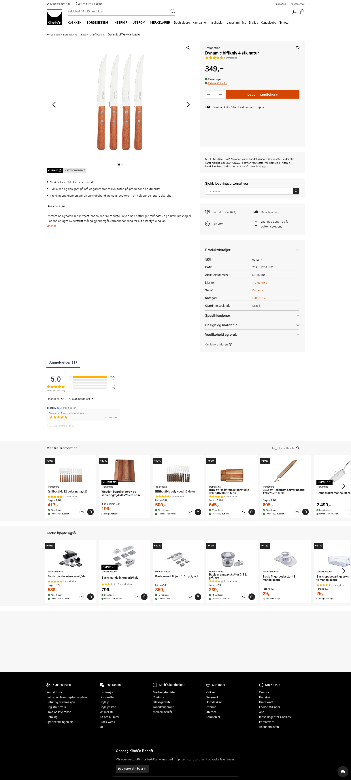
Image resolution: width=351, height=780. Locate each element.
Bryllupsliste (108, 707)
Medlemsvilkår (162, 712)
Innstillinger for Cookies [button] (275, 717)
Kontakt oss (54, 692)
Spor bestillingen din (59, 722)
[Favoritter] (82, 512)
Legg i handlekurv (262, 94)
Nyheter (284, 22)
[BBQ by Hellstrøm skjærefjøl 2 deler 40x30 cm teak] (232, 471)
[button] (297, 47)
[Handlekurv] (302, 12)
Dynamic (258, 290)
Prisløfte (218, 224)
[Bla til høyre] (187, 105)
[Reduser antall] (208, 94)
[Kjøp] (90, 512)
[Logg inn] (294, 12)
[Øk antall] (221, 94)
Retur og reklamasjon (60, 702)
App (261, 712)
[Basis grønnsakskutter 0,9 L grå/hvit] (232, 555)
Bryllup (253, 22)
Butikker (264, 697)
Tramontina (212, 48)
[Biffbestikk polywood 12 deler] (178, 471)
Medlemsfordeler (164, 692)
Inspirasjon (217, 22)
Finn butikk (280, 3)
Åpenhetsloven (269, 727)
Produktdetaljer (217, 249)
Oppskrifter (107, 697)
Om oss (264, 692)
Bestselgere (182, 22)
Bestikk (85, 34)
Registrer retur (56, 707)
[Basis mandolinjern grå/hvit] (124, 555)
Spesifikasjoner (217, 315)
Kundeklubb (268, 22)
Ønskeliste (107, 712)
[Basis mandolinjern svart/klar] (71, 555)
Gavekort (212, 697)
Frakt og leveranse (58, 712)
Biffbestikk (99, 34)
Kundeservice (298, 3)
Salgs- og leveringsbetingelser (66, 697)
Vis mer (51, 225)
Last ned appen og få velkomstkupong (274, 223)
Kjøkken (211, 692)
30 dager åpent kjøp (60, 3)
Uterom (211, 712)
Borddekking (70, 34)
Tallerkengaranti (163, 707)
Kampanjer (200, 22)
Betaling (52, 717)
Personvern (266, 722)
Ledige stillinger (269, 707)
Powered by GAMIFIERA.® (60, 426)
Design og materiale (221, 325)
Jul (101, 727)
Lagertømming (236, 22)
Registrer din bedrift (132, 768)
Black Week (107, 722)
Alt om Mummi (109, 717)
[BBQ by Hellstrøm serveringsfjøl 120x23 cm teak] (286, 471)
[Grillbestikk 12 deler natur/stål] (71, 471)
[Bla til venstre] (54, 105)
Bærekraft (266, 702)
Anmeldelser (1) (63, 362)
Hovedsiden (53, 34)
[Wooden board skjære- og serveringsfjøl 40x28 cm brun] (124, 471)
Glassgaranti (161, 702)
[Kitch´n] (54, 17)
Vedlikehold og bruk (221, 334)
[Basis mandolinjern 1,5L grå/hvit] (178, 555)
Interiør (211, 707)
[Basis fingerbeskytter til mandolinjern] (286, 555)
